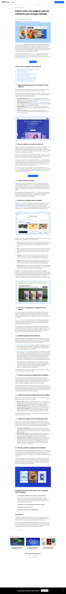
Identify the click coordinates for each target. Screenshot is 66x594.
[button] (63, 590)
